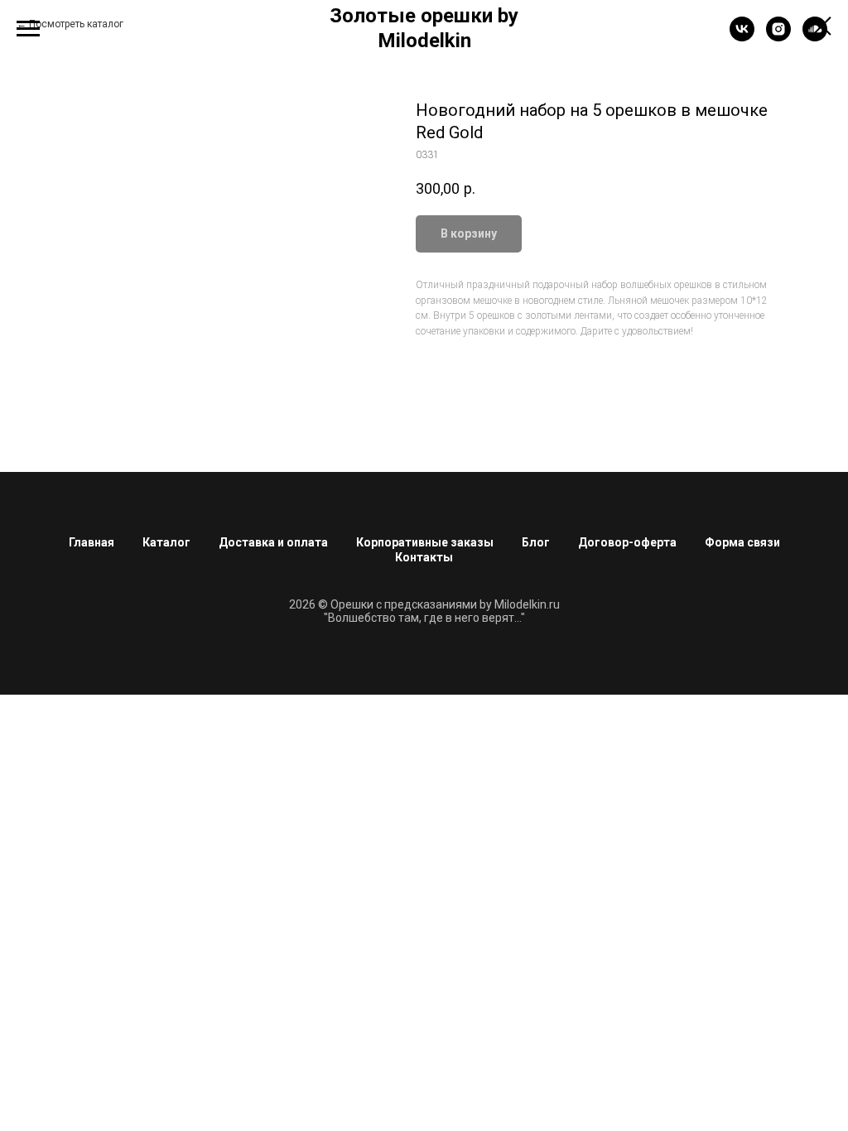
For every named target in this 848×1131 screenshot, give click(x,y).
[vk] (742, 37)
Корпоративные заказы (425, 542)
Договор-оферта (627, 542)
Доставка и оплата (273, 542)
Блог (536, 542)
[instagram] (778, 37)
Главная (91, 542)
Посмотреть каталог (76, 24)
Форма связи (742, 542)
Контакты (424, 557)
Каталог (166, 542)
